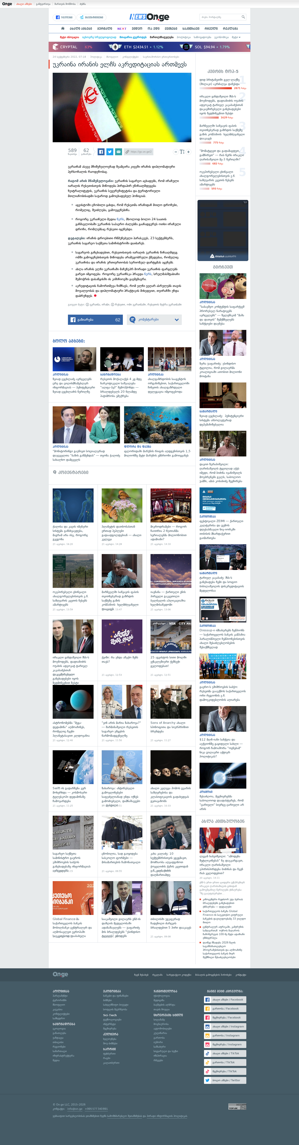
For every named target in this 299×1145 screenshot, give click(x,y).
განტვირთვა (43, 4)
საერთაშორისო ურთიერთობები (161, 56)
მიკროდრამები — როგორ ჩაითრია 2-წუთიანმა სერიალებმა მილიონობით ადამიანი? (170, 517)
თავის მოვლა (162, 1009)
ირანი (105, 304)
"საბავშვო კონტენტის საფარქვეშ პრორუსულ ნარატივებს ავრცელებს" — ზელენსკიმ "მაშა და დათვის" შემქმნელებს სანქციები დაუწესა (223, 299)
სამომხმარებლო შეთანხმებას (124, 1115)
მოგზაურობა (161, 1024)
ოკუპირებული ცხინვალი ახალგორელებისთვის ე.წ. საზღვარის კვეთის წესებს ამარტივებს (73, 582)
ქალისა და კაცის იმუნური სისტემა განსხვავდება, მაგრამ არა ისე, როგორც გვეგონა (73, 517)
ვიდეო (137, 28)
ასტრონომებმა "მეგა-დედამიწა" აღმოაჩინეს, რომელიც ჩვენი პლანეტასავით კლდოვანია (73, 713)
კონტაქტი (241, 974)
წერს (120, 219)
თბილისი (58, 1042)
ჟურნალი (104, 28)
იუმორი (158, 1042)
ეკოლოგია (59, 1028)
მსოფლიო (112, 56)
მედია (56, 1060)
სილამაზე (159, 1019)
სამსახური (160, 1046)
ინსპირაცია (160, 1055)
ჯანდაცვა (58, 1037)
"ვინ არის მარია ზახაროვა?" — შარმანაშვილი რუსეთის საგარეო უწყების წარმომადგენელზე (122, 713)
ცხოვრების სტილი (168, 1015)
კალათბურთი (111, 1062)
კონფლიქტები (130, 56)
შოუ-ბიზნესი (110, 1043)
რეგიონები (59, 1046)
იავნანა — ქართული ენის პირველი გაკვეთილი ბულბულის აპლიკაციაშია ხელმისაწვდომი (170, 582)
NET (122, 28)
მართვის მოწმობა (65, 4)
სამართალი (60, 1051)
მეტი (235, 37)
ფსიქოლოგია (162, 995)
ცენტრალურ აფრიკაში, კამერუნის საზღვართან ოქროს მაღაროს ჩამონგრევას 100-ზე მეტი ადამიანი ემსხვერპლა (224, 932)
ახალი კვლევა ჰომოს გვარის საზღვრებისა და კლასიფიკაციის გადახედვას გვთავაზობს (170, 779)
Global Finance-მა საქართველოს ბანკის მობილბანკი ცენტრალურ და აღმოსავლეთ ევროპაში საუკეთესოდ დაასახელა (73, 909)
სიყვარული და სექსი (166, 1051)
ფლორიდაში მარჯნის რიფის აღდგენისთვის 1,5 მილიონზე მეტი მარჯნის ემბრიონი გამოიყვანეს (159, 432)
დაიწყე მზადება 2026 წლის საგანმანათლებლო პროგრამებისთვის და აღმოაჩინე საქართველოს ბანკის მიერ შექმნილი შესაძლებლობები (222, 950)
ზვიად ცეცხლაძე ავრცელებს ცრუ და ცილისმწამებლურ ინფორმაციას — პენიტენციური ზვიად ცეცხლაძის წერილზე (76, 370)
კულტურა (110, 1034)
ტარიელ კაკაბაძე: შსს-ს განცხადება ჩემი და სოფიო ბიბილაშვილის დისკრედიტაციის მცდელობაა (223, 568)
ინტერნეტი (109, 1024)
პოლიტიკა (184, 37)
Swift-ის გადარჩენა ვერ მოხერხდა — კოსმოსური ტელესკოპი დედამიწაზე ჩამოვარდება (73, 779)
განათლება (59, 1033)
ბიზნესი (107, 1000)
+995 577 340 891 (96, 1108)
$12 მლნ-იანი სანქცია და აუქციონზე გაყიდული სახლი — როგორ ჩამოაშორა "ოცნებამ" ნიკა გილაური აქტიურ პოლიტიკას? (223, 732)
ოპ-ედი (153, 28)
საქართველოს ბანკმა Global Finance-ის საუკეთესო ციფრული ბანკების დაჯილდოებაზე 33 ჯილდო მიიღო (224, 917)
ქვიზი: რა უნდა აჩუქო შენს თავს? (122, 648)
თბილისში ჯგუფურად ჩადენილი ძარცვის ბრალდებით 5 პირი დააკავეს (170, 909)
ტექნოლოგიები (112, 1019)
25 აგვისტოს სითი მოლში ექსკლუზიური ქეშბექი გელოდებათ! (170, 648)
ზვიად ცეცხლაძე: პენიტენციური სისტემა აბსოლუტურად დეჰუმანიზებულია (223, 404)
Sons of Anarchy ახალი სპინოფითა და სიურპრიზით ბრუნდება (170, 713)
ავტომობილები (163, 1028)
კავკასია (57, 1009)
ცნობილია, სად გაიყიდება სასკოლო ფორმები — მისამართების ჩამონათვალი (122, 844)
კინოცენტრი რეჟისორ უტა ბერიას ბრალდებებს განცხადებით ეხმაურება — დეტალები (223, 903)
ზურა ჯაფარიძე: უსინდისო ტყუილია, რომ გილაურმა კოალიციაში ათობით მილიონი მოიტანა (223, 354)
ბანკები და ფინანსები (115, 995)
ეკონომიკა (221, 37)
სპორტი (109, 1049)
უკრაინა (94, 304)
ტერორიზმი (60, 1000)
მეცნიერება (109, 1028)
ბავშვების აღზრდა (164, 1004)
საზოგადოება (202, 37)
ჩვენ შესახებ (141, 974)
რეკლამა (230, 28)
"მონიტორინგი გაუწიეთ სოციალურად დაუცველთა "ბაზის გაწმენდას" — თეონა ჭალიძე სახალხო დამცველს (88, 434)
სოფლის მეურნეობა (115, 1009)
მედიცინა (159, 1000)
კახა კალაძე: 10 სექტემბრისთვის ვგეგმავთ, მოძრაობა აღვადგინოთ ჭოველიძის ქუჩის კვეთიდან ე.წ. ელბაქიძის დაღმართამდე (170, 844)
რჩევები (158, 1060)
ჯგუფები (66, 17)
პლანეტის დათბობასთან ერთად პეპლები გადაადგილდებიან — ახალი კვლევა (122, 517)
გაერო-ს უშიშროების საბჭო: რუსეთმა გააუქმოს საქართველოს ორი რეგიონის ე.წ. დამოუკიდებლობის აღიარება (223, 677)
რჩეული (211, 28)
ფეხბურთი (109, 1053)
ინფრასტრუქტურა (63, 1055)
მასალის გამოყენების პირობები (213, 974)
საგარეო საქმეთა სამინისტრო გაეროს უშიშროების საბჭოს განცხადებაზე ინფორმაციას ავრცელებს (73, 844)
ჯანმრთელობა (165, 991)
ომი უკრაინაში (136, 304)
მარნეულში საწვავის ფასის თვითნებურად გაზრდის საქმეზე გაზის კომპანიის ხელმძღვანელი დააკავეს (122, 582)
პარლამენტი (60, 995)
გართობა (159, 1037)
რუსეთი (119, 304)
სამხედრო (59, 1018)
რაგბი (106, 1058)
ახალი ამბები (24, 4)
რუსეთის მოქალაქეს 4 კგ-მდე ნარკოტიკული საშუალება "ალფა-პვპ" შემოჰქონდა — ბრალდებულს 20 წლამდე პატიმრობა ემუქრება (124, 372)
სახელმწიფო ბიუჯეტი (115, 1004)
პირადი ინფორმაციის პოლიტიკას (167, 1115)
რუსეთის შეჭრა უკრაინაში (164, 304)
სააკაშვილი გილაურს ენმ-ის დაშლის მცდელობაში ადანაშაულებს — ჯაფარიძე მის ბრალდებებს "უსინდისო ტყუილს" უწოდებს (122, 909)
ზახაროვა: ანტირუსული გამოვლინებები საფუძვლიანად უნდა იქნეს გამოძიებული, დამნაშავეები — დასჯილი (122, 779)
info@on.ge (74, 1108)
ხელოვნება (109, 1038)
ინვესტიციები (93, 17)
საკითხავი (190, 28)
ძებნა (83, 4)
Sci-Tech (110, 1015)
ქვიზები (171, 28)
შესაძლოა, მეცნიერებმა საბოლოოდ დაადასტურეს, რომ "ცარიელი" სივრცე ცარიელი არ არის (223, 787)
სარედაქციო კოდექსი (179, 974)
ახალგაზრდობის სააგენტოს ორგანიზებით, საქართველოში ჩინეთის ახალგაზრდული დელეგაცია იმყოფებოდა (171, 370)
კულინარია (160, 1033)
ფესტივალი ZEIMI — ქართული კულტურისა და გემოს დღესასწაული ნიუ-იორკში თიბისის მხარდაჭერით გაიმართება (223, 513)
